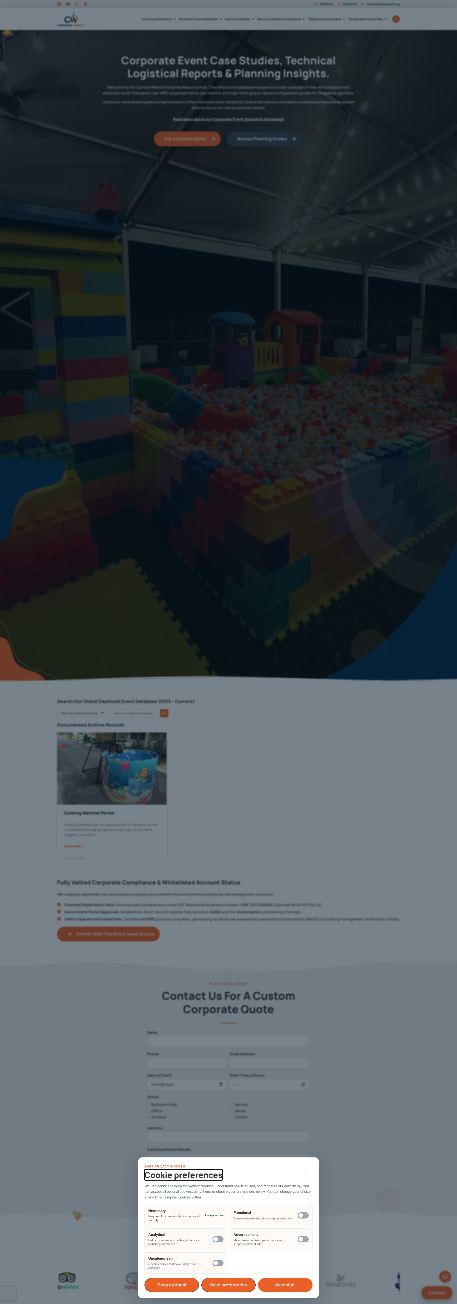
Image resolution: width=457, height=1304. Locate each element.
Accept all (285, 1285)
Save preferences (228, 1285)
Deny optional (171, 1285)
